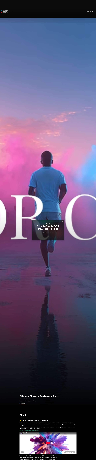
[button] (61, 221)
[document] (48, 230)
